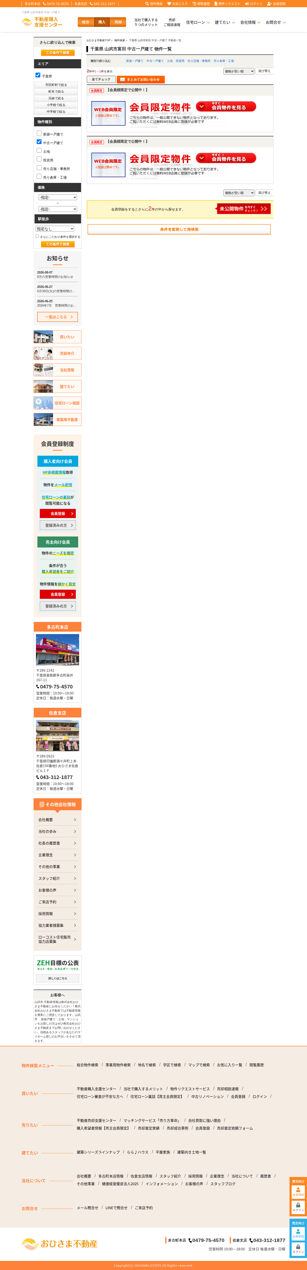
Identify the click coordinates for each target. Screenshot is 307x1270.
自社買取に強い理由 (204, 1120)
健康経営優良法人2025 (120, 1184)
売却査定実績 (148, 1128)
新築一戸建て (134, 61)
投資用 (180, 61)
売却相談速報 (228, 1089)
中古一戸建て (155, 61)
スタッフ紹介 (49, 878)
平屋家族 (163, 1152)
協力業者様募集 (51, 925)
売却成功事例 (177, 1128)
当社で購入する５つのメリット (146, 22)
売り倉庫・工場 (224, 61)
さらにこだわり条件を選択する (59, 237)
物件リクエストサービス (190, 1089)
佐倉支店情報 (141, 1176)
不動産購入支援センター (96, 1089)
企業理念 (45, 854)
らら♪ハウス (137, 1152)
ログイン (256, 3)
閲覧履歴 (203, 3)
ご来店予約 (47, 901)
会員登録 (279, 3)
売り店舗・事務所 (199, 61)
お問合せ (273, 22)
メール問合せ (87, 1208)
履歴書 (265, 1176)
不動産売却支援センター (96, 1120)
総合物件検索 (87, 1065)
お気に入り (180, 3)
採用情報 (45, 913)
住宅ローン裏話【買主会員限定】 (157, 1096)
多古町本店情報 (111, 1176)
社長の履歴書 (49, 842)
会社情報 (248, 22)
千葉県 (46, 76)
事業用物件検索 (118, 1065)
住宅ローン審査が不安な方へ (100, 1096)
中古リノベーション (207, 1096)
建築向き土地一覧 (191, 1152)
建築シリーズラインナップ (98, 1152)
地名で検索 (147, 1065)
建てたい (222, 22)
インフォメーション (162, 1184)
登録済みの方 (56, 525)
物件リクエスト (229, 3)
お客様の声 (47, 889)
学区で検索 (172, 1065)
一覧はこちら (56, 316)
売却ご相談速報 (172, 22)
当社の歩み (47, 831)
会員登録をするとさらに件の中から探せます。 (148, 208)
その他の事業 (49, 866)
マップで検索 (199, 1065)
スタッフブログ (223, 1184)
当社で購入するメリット (143, 1089)
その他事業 (86, 1184)
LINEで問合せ (117, 1208)
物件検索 (156, 3)
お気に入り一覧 (229, 1065)
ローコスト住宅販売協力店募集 (54, 939)
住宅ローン (195, 22)
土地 (170, 61)
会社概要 (45, 819)
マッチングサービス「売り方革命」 (152, 1120)
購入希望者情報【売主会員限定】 (104, 1128)
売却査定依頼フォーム (235, 1128)
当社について (242, 1176)
